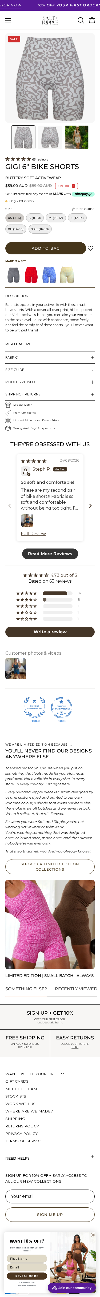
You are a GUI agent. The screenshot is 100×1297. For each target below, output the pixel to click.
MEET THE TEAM (21, 1089)
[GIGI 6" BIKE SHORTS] (23, 137)
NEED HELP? (17, 1158)
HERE (74, 1047)
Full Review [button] (33, 533)
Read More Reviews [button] (50, 553)
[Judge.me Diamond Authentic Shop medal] (34, 707)
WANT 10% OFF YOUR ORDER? (34, 1074)
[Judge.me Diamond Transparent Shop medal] (61, 707)
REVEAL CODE (26, 1276)
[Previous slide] (9, 506)
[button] (80, 20)
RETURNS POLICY (22, 1126)
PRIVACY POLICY (21, 1133)
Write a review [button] (50, 631)
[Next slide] (90, 506)
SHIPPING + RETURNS (23, 394)
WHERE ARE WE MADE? (29, 1111)
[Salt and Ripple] (50, 20)
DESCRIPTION (16, 296)
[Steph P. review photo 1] (27, 520)
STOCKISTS (15, 1096)
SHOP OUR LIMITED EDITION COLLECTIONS (50, 866)
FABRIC (11, 357)
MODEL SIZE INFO (20, 382)
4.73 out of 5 (64, 575)
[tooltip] (13, 275)
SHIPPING (15, 1118)
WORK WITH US (20, 1104)
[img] (33, 461)
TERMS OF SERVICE (24, 1141)
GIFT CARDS (17, 1081)
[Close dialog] (93, 1235)
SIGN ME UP (50, 1214)
